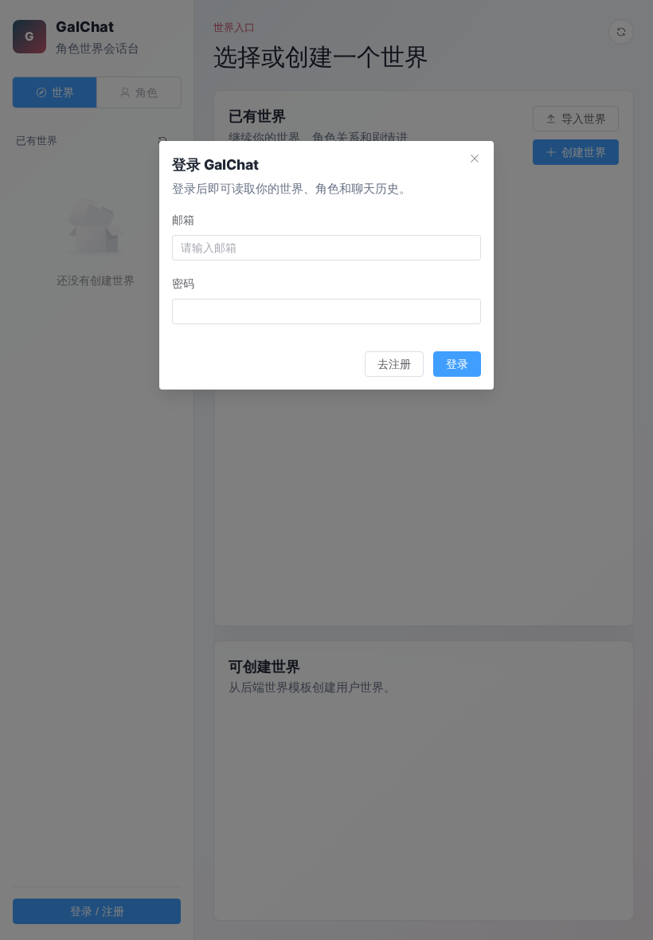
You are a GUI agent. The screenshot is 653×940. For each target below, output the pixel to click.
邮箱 (183, 219)
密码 (183, 283)
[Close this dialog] (475, 160)
